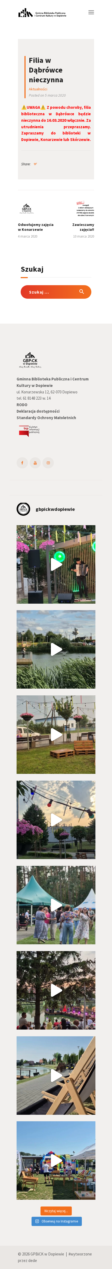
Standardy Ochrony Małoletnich (46, 417)
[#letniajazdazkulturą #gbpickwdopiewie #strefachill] (56, 564)
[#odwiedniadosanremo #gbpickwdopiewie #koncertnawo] (56, 990)
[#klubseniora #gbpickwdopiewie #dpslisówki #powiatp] (56, 905)
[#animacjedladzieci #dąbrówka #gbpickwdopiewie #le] (56, 1160)
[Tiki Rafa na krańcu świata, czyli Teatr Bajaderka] (56, 649)
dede (32, 1260)
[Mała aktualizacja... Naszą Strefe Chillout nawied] (56, 734)
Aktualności (38, 89)
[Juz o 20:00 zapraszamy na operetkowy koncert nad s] (56, 1075)
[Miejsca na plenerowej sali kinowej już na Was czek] (56, 820)
